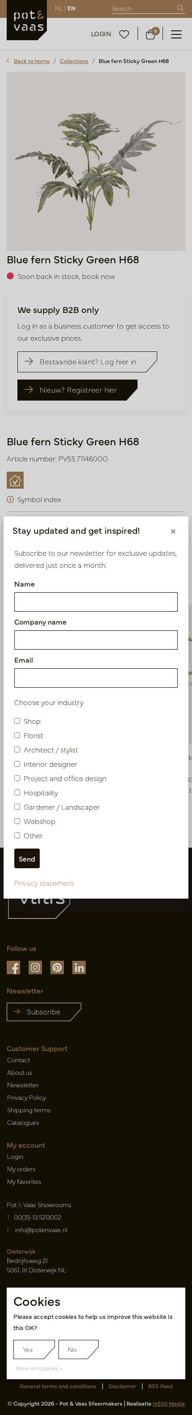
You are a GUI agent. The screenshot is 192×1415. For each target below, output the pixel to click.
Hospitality (41, 792)
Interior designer (50, 764)
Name (24, 583)
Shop (32, 721)
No (72, 1349)
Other (33, 835)
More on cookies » (39, 1368)
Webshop (39, 821)
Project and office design (65, 778)
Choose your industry (48, 702)
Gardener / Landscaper (62, 806)
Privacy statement (44, 882)
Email (23, 659)
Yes (28, 1349)
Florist (33, 735)
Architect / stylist (51, 749)
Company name (40, 621)
